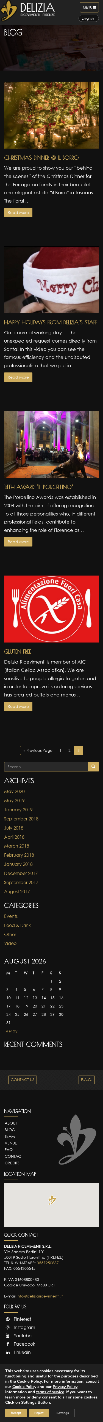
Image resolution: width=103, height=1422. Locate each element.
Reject (38, 1413)
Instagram (24, 1327)
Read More (18, 212)
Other (10, 934)
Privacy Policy (65, 1386)
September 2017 (21, 882)
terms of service (50, 1392)
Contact (14, 1156)
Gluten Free (17, 651)
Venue (11, 1143)
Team (10, 1136)
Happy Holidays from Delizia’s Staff (50, 322)
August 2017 (17, 891)
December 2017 (21, 873)
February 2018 (19, 855)
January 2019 (18, 809)
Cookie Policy (24, 1386)
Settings (63, 1413)
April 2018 (14, 837)
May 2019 (14, 800)
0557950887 (48, 1262)
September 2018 (21, 819)
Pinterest (22, 1319)
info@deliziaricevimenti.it (40, 1296)
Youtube (22, 1335)
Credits (12, 1163)
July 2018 (13, 828)
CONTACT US (22, 1079)
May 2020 (14, 791)
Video (10, 943)
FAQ (9, 1149)
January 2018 (18, 864)
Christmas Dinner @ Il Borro (41, 157)
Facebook (24, 1344)
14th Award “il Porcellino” (39, 487)
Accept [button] (16, 1413)
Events (11, 916)
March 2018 (16, 846)
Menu (91, 8)
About (11, 1123)
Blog (10, 1129)
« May (12, 1031)
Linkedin (22, 1352)
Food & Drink (17, 925)
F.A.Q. (86, 1079)
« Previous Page (38, 750)
